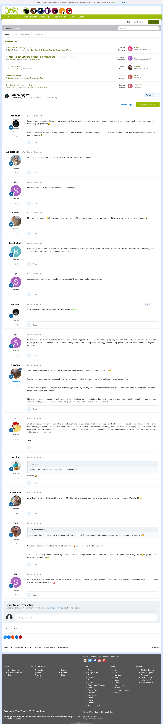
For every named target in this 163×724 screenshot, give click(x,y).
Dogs (33, 10)
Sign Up (153, 22)
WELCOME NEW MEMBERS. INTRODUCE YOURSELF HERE (32, 57)
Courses (139, 666)
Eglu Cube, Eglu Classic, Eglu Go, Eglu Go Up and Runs (51, 50)
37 (72, 57)
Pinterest (104, 660)
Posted (34, 116)
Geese (117, 682)
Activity (18, 28)
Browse (8, 28)
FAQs (10, 675)
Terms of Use (88, 712)
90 (16, 544)
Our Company (13, 670)
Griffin (15, 212)
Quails (90, 700)
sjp (15, 182)
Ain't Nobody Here (15, 151)
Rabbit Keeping (147, 672)
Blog (63, 675)
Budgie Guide (93, 672)
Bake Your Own (147, 682)
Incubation (92, 695)
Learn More (17, 719)
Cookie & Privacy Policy (104, 712)
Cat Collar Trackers (13, 66)
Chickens (26, 10)
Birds (69, 10)
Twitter (90, 660)
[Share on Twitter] (5, 637)
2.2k (16, 439)
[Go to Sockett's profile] (130, 76)
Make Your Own (147, 680)
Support (81, 16)
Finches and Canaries (96, 685)
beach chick (15, 243)
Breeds (112, 666)
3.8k (16, 203)
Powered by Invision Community (81, 723)
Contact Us (39, 670)
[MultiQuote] (29, 142)
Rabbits (47, 10)
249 (16, 136)
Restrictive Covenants (14, 75)
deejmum (15, 115)
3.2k (16, 264)
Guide (85, 666)
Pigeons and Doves (122, 690)
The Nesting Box (34, 59)
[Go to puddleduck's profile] (16, 500)
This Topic (148, 28)
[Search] (157, 28)
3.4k (16, 233)
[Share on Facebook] (9, 637)
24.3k (16, 172)
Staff (15, 34)
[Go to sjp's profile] (16, 190)
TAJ (15, 418)
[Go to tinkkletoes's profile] (130, 67)
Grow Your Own (147, 677)
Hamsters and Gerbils (62, 10)
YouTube (99, 660)
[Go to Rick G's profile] (130, 48)
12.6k (16, 386)
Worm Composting (95, 705)
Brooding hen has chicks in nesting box (20, 85)
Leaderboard (39, 34)
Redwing (15, 364)
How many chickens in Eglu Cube (18, 47)
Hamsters (91, 692)
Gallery (64, 672)
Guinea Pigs (55, 10)
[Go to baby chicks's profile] (130, 86)
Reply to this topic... (26, 617)
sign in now (56, 608)
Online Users (25, 34)
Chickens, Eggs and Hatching (37, 87)
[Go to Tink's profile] (16, 531)
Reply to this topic (148, 104)
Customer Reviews (15, 672)
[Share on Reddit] (12, 637)
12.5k (16, 478)
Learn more (114, 2)
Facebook (95, 660)
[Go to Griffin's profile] (16, 221)
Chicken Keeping (147, 670)
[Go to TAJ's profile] (16, 426)
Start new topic (126, 104)
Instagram (85, 660)
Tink (15, 522)
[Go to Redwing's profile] (16, 373)
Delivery (38, 675)
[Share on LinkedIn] (16, 637)
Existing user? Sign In (136, 22)
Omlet (13, 10)
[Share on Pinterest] (20, 637)
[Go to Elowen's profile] (130, 58)
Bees (90, 670)
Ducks (90, 682)
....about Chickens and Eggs (33, 78)
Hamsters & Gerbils (60, 16)
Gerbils (90, 687)
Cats (40, 10)
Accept (122, 2)
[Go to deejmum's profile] (6, 96)
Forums (7, 34)
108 (16, 513)
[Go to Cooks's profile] (16, 465)
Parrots (90, 697)
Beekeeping (145, 675)
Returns (38, 677)
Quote (35, 142)
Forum (63, 670)
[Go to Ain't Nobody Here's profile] (16, 160)
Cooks (15, 457)
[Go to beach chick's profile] (16, 251)
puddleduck (15, 492)
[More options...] (155, 115)
